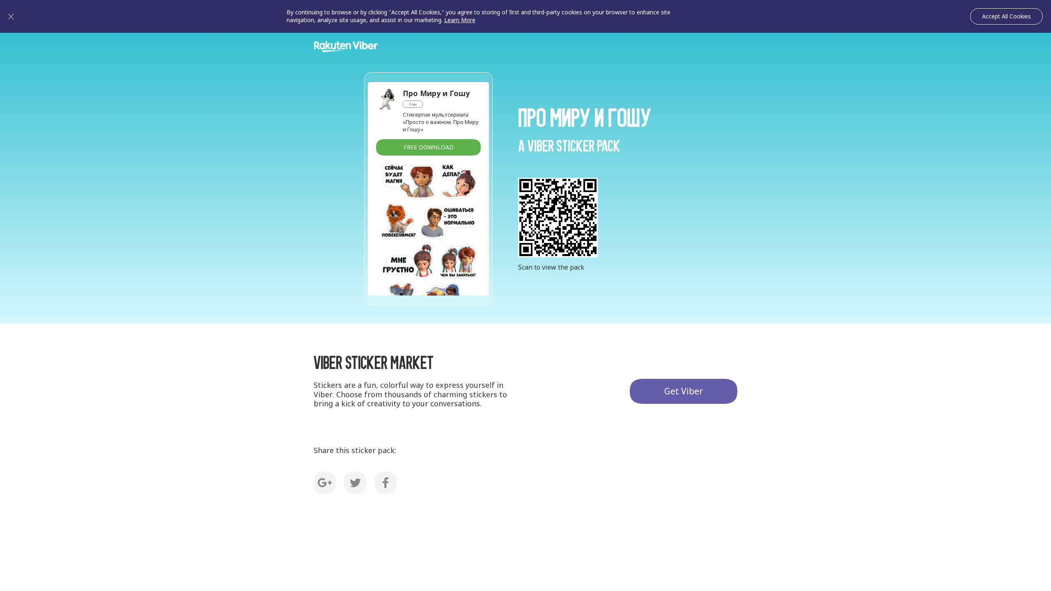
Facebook (385, 483)
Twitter (355, 483)
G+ (325, 483)
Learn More (459, 20)
